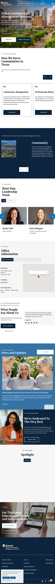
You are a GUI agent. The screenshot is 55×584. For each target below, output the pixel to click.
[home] (6, 4)
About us (8, 39)
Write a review (9, 331)
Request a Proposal (25, 3)
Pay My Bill (5, 566)
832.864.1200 (4, 282)
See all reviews (8, 326)
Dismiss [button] (13, 577)
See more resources (9, 531)
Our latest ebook (8, 525)
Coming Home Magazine (30, 570)
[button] (7, 580)
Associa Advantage (29, 573)
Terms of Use (49, 560)
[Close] (47, 272)
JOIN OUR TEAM (31, 439)
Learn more (5, 574)
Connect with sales (24, 39)
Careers (26, 560)
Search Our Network (7, 563)
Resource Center (6, 560)
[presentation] (2, 216)
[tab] (3, 200)
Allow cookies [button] (6, 577)
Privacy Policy (49, 563)
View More (45, 352)
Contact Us (27, 563)
